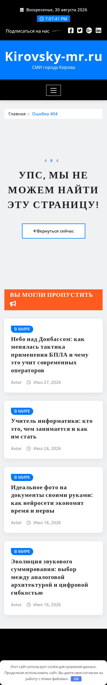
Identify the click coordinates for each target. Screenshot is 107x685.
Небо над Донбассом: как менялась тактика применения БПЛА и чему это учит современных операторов (50, 355)
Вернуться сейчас (55, 231)
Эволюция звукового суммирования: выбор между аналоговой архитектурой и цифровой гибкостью (49, 577)
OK (76, 678)
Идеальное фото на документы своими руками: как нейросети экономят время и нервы (52, 499)
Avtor (16, 382)
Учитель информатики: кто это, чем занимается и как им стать (52, 428)
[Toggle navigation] (53, 90)
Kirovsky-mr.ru (54, 56)
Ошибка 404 (45, 113)
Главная (17, 113)
